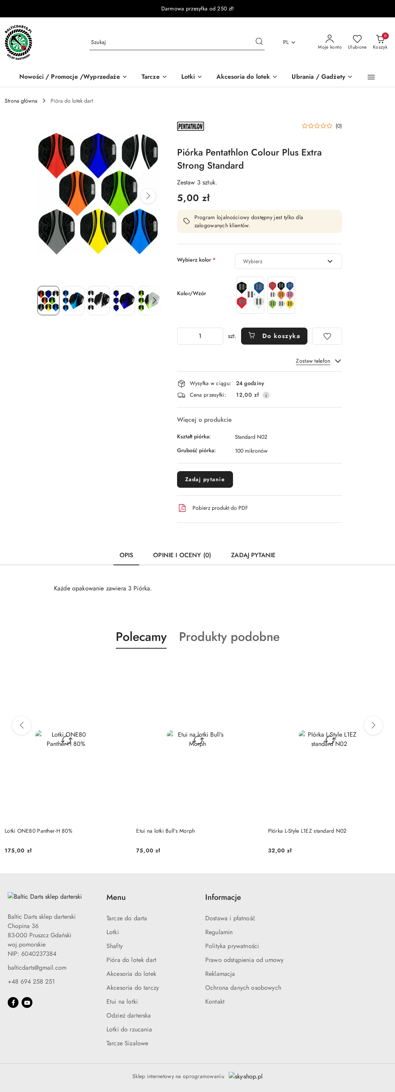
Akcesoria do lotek (131, 973)
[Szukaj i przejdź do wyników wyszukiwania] (259, 42)
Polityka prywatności (232, 946)
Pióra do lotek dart (131, 959)
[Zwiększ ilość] (217, 336)
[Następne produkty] (373, 725)
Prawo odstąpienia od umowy (244, 959)
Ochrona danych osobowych (243, 987)
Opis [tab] (126, 555)
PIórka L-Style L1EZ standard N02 (175, 831)
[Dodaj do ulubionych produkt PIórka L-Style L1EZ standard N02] (250, 667)
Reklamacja (220, 973)
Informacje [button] (223, 897)
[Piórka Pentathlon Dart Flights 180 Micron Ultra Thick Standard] (250, 295)
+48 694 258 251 (31, 981)
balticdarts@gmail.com (37, 967)
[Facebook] (13, 1002)
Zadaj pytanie (205, 479)
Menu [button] (116, 897)
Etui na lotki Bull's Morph (34, 831)
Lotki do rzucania (129, 1029)
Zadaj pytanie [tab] (253, 555)
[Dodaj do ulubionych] (327, 336)
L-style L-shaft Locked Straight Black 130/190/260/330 (309, 834)
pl (286, 42)
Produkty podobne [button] (229, 637)
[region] (266, 295)
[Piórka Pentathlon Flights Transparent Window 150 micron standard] (281, 295)
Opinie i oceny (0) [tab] (182, 555)
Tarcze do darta (126, 918)
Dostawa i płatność (230, 918)
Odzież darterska (128, 1015)
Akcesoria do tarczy (132, 987)
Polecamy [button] (141, 637)
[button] (371, 77)
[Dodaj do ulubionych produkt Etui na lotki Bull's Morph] (118, 667)
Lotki (112, 932)
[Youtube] (27, 1002)
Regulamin (219, 932)
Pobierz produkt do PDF (220, 508)
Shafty (114, 946)
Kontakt (215, 1001)
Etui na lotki (122, 1001)
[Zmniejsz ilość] (183, 336)
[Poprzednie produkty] (22, 725)
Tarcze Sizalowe (127, 1043)
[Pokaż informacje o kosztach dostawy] (266, 395)
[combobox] (288, 261)
